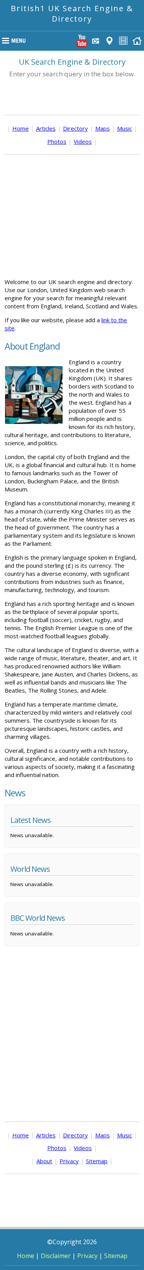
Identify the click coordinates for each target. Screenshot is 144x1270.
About (44, 1161)
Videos (83, 141)
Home (20, 128)
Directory (75, 128)
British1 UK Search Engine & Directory (72, 13)
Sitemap (97, 1161)
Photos (56, 141)
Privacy (69, 1161)
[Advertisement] (72, 216)
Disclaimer (56, 1255)
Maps (102, 128)
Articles (46, 128)
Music (124, 128)
